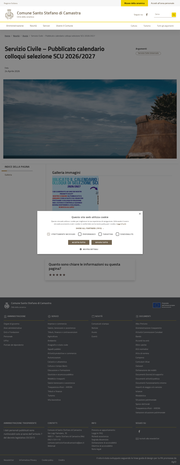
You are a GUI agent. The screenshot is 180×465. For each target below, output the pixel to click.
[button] (90, 228)
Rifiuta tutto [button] (101, 242)
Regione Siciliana (10, 3)
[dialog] (90, 232)
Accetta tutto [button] (78, 242)
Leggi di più (121, 224)
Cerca (157, 14)
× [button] (140, 214)
